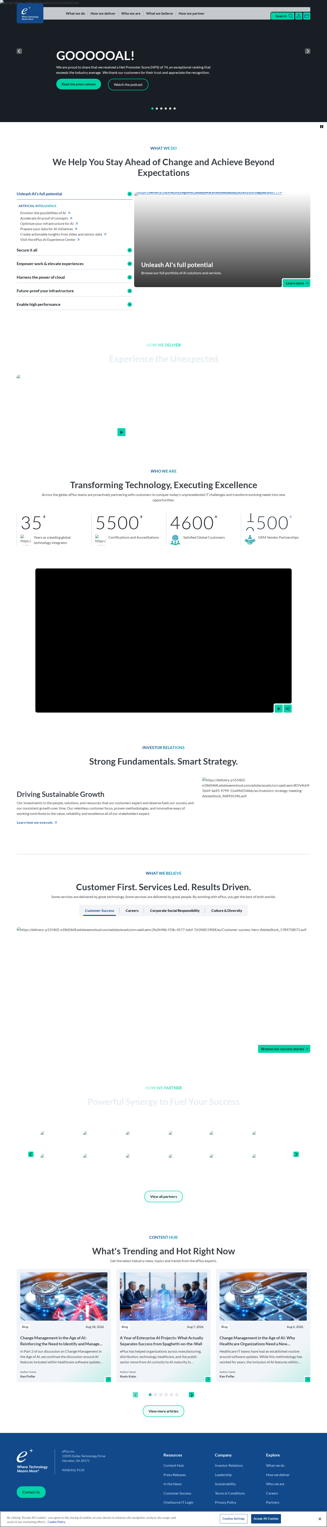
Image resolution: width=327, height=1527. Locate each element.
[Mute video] (288, 709)
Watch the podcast (128, 84)
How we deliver (103, 13)
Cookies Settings (233, 1518)
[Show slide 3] (161, 108)
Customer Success (177, 1493)
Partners (272, 1502)
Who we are (131, 13)
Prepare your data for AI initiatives (46, 229)
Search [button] (281, 16)
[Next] (307, 51)
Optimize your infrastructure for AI (47, 223)
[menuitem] (75, 13)
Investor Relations (229, 1465)
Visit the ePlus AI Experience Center (47, 239)
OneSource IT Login (179, 1502)
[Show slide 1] (152, 108)
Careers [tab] (132, 910)
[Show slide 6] (175, 108)
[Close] (320, 1519)
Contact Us (31, 1492)
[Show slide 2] (157, 108)
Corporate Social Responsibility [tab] (175, 910)
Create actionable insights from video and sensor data (61, 234)
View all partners (163, 1196)
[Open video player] (121, 432)
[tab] (152, 108)
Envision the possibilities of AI (43, 213)
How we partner (192, 13)
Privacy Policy (225, 1502)
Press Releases (175, 1475)
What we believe (159, 13)
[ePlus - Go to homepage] (31, 13)
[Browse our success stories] (163, 990)
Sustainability (225, 1484)
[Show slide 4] (166, 108)
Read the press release (79, 84)
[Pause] (321, 126)
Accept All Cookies (266, 1518)
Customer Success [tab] (99, 910)
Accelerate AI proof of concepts (44, 218)
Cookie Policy (56, 1522)
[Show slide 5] (170, 108)
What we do (75, 13)
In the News (173, 1484)
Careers (272, 1493)
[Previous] (19, 51)
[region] (163, 1334)
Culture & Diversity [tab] (226, 910)
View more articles (163, 1411)
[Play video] (279, 709)
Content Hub (174, 1465)
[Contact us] (306, 16)
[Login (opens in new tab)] (298, 16)
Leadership (223, 1475)
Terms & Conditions (230, 1493)
